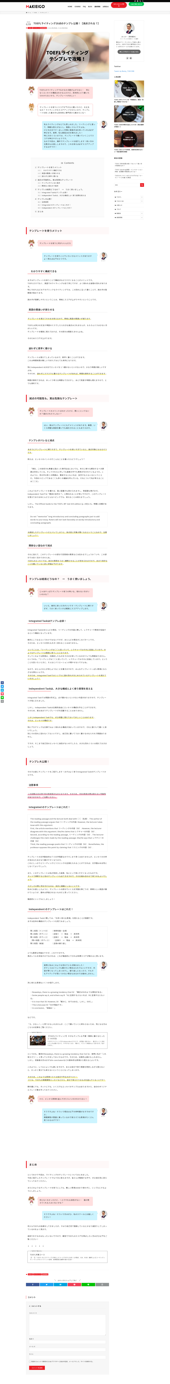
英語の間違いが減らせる (51, 173)
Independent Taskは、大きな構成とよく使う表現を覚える (64, 195)
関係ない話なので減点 (50, 186)
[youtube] (137, 1)
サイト (31, 1354)
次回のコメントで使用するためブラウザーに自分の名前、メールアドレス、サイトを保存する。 (62, 1361)
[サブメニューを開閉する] (141, 197)
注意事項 (45, 202)
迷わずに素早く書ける (50, 176)
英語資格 (44, 28)
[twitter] (135, 1)
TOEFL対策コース (37, 1254)
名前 (31, 1339)
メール (32, 1346)
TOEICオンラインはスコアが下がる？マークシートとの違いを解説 (129, 177)
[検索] (142, 1)
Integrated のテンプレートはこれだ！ (56, 205)
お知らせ (119, 205)
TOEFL (30, 28)
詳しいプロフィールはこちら (129, 52)
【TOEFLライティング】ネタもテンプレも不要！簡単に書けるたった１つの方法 (76, 1037)
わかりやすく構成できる (52, 170)
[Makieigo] (35, 6)
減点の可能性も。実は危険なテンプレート (55, 180)
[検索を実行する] (142, 185)
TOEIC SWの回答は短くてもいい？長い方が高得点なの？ (128, 165)
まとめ (40, 211)
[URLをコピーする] (102, 1284)
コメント (33, 1313)
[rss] (140, 1)
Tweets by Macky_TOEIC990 (124, 71)
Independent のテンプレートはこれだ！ (57, 208)
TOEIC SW (120, 201)
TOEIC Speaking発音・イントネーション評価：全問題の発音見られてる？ (129, 171)
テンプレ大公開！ (45, 199)
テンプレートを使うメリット (50, 167)
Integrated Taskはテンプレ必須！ (55, 192)
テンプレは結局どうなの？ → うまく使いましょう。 (61, 189)
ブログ (119, 209)
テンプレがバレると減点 (51, 183)
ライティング (36, 28)
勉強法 (119, 213)
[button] (32, 1284)
